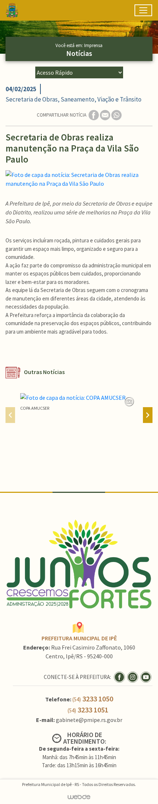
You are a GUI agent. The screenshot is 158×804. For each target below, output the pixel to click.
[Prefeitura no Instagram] (133, 676)
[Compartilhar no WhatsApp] (116, 114)
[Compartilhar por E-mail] (105, 114)
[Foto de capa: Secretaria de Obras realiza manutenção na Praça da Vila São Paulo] (79, 179)
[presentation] (10, 415)
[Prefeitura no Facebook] (120, 676)
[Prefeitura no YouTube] (146, 676)
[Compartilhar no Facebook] (94, 114)
